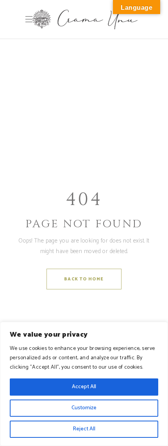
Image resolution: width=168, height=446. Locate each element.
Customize (84, 407)
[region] (84, 384)
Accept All (84, 386)
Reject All (84, 429)
